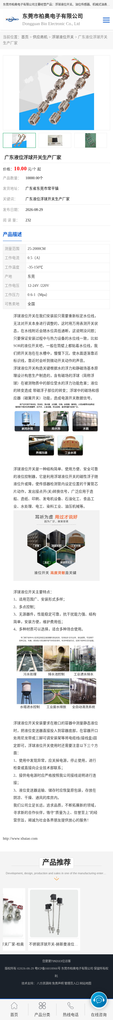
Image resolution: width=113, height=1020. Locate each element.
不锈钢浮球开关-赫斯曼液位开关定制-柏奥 (38, 944)
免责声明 (58, 983)
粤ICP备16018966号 (47, 968)
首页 (25, 37)
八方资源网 (44, 983)
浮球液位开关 (63, 37)
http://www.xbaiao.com (20, 838)
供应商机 (40, 37)
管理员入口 (71, 983)
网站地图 (85, 983)
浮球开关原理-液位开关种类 (84, 944)
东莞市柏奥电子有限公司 (77, 968)
